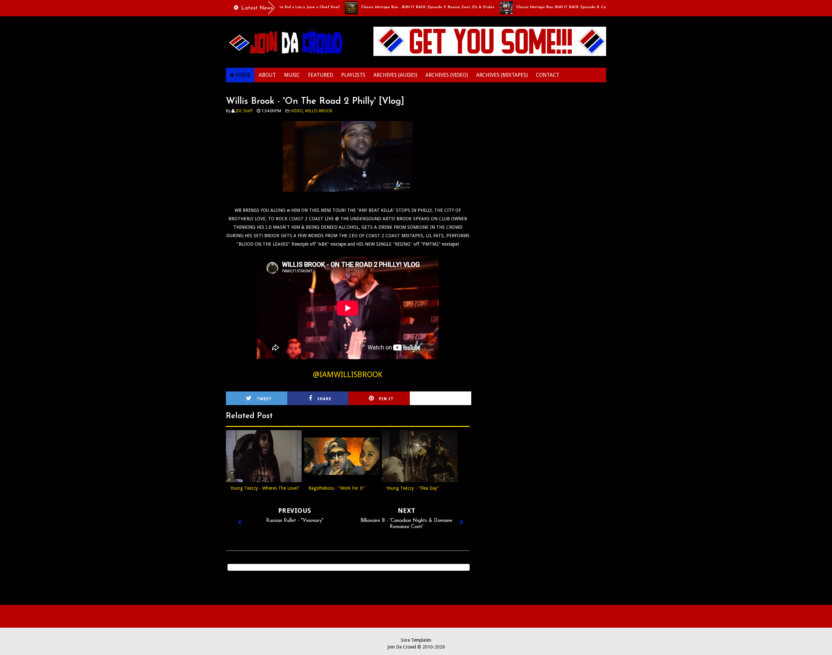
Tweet (264, 399)
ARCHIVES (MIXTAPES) (502, 75)
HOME (243, 75)
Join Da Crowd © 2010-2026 (416, 646)
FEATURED (320, 75)
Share (324, 399)
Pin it (386, 399)
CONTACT (547, 75)
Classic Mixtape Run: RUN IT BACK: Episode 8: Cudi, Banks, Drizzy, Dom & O (569, 7)
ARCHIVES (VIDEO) (446, 75)
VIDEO (297, 110)
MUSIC (292, 75)
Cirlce (449, 399)
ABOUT (267, 75)
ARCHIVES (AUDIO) (395, 75)
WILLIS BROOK (318, 110)
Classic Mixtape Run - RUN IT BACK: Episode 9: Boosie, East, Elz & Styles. (412, 7)
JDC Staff (244, 110)
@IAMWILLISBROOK (348, 374)
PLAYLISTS (353, 75)
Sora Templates (416, 640)
